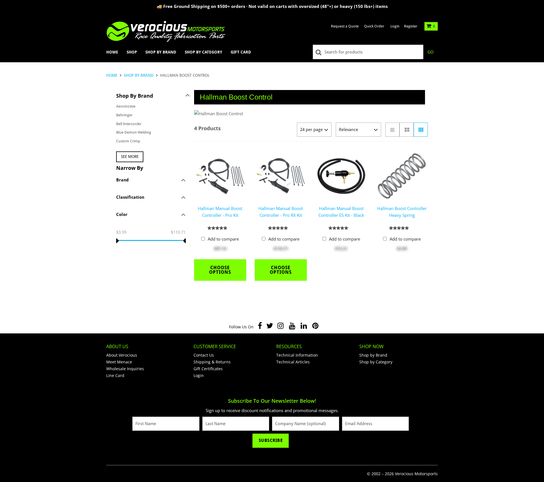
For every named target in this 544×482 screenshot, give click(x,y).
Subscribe (271, 440)
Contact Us (204, 355)
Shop (132, 52)
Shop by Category (203, 52)
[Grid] (421, 130)
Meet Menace (119, 362)
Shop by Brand (160, 52)
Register (410, 26)
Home (112, 52)
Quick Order (374, 26)
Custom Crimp (128, 141)
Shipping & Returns (212, 362)
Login (395, 26)
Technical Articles (293, 362)
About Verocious (121, 355)
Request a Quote (345, 26)
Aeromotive (125, 106)
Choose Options (220, 270)
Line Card (115, 375)
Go (431, 52)
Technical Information (297, 355)
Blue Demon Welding (133, 132)
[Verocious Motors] (165, 31)
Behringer (124, 115)
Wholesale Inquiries (125, 368)
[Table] (407, 130)
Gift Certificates (208, 368)
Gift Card (241, 52)
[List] (392, 130)
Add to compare (223, 239)
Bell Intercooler (128, 124)
